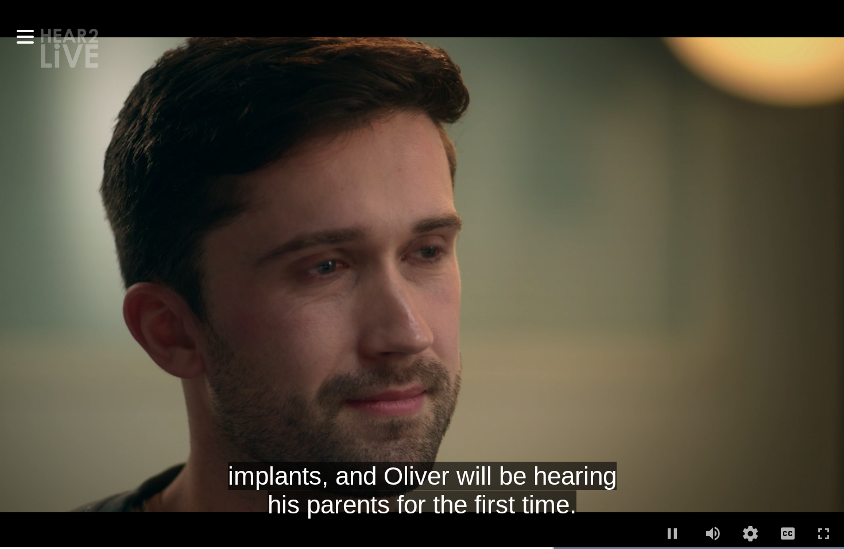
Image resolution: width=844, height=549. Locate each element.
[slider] (422, 548)
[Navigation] (25, 37)
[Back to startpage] (69, 47)
